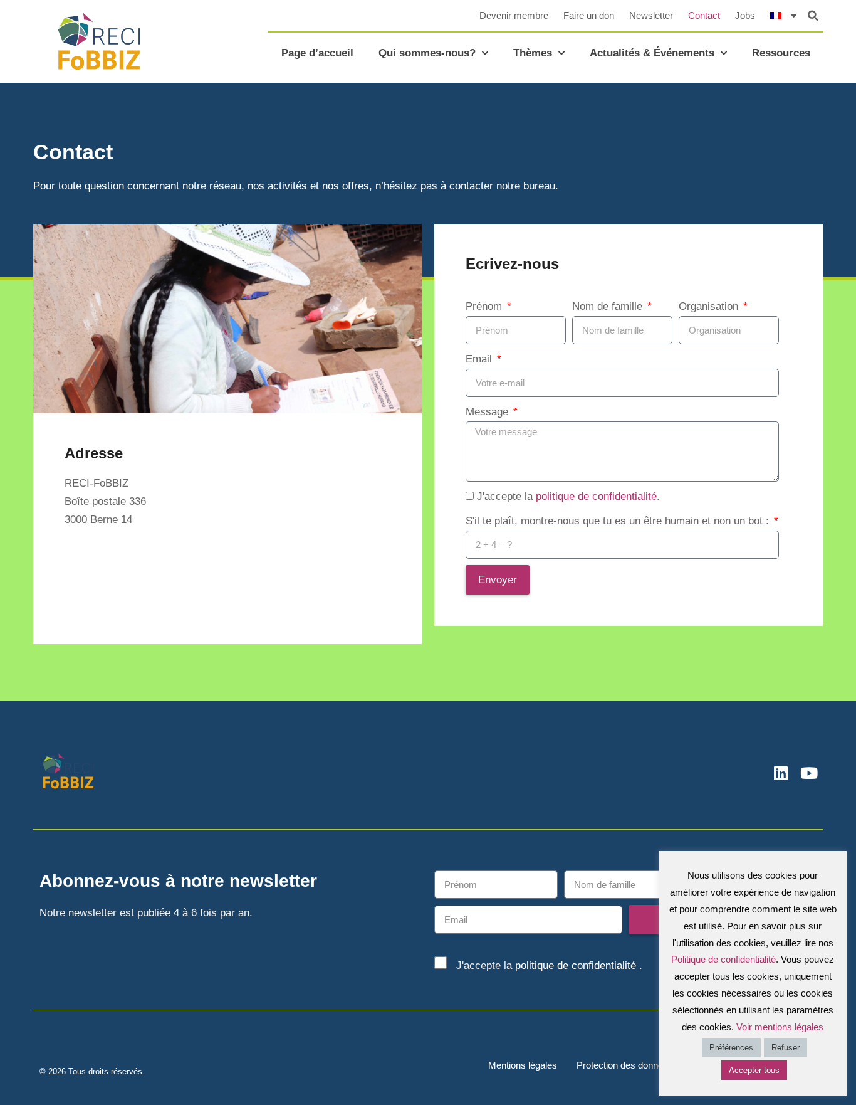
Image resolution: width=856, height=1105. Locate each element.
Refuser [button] (785, 1047)
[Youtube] (809, 773)
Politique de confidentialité (723, 959)
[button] (813, 15)
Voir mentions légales (779, 1027)
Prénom (485, 306)
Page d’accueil (317, 53)
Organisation (710, 306)
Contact (704, 15)
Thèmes (532, 53)
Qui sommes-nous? (427, 53)
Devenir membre (513, 15)
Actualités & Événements (652, 53)
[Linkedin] (780, 773)
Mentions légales (522, 1065)
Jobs (745, 15)
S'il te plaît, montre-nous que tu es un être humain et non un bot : (619, 521)
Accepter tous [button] (754, 1070)
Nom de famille (608, 306)
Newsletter (651, 15)
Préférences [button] (731, 1047)
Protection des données (625, 1065)
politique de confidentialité (596, 496)
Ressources (781, 53)
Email (480, 359)
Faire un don (588, 15)
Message (488, 412)
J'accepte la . (568, 496)
